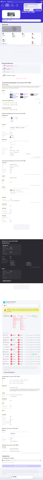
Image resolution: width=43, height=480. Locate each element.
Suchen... (10, 1)
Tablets (7, 5)
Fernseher (12, 5)
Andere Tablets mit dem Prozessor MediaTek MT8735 (33, 174)
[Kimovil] (3, 1)
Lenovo (11, 92)
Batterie (4, 430)
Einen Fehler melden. (6, 369)
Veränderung (37, 9)
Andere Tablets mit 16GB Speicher (36, 202)
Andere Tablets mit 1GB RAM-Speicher (35, 185)
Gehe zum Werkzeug (9, 372)
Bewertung (4, 188)
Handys (2, 5)
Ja (10, 200)
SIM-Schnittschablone (13, 390)
